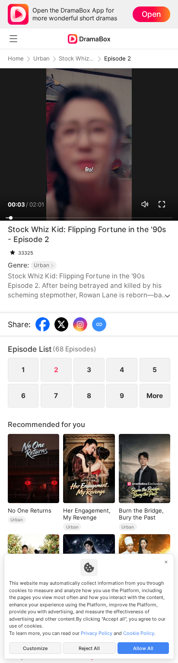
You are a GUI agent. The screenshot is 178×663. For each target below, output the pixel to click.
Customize (35, 648)
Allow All (143, 648)
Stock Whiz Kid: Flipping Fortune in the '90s (76, 58)
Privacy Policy (96, 633)
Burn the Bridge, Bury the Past (141, 514)
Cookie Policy (138, 633)
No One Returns (29, 510)
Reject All (89, 648)
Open (151, 14)
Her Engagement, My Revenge (87, 514)
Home (16, 58)
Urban (41, 58)
